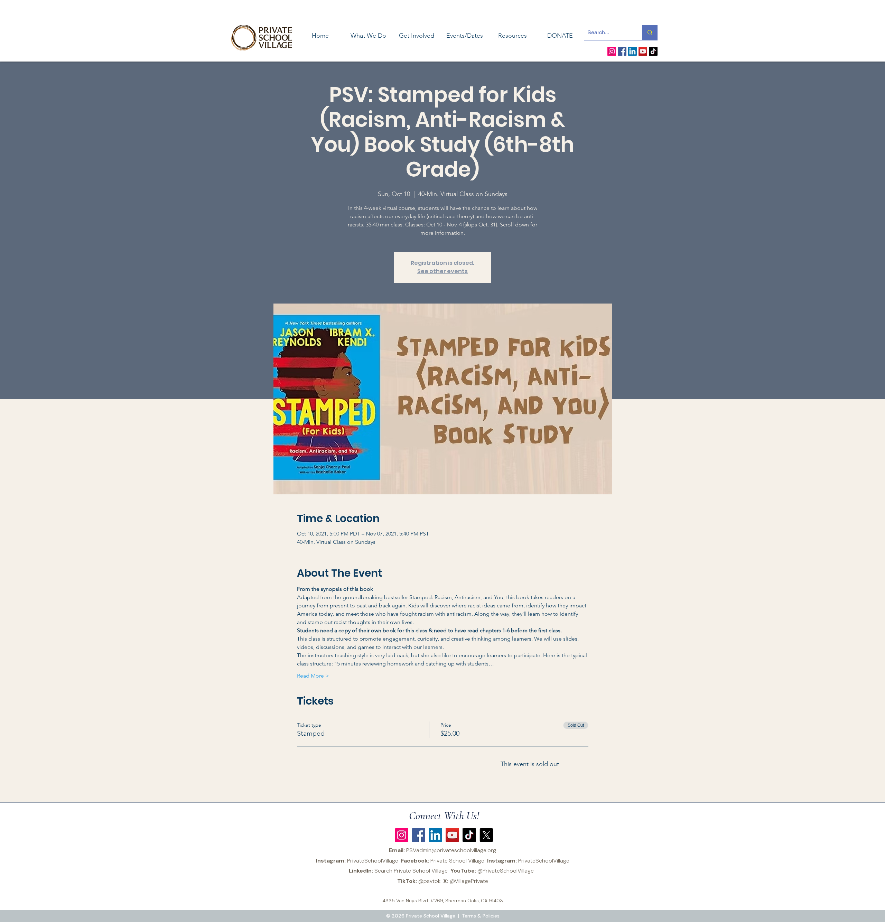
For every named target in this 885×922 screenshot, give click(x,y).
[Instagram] (611, 51)
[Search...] (649, 32)
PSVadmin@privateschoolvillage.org (451, 850)
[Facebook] (622, 51)
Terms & (471, 916)
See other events (442, 271)
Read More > (313, 675)
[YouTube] (643, 51)
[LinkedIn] (632, 51)
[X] (486, 835)
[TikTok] (653, 51)
